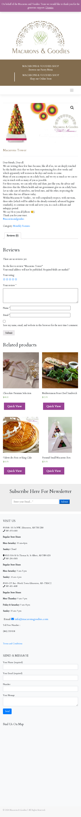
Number (6, 684)
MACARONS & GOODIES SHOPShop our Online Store (41, 77)
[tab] (12, 235)
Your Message (9, 695)
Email (6, 315)
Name (6, 308)
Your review (9, 285)
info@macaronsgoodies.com (31, 619)
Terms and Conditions (12, 643)
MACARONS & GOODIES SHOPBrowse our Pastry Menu (40, 68)
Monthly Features (21, 226)
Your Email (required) (12, 673)
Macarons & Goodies (18, 810)
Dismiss (49, 7)
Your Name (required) (13, 662)
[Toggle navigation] (72, 90)
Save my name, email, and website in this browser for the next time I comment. (40, 325)
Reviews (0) (12, 235)
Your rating (8, 275)
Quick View (14, 406)
